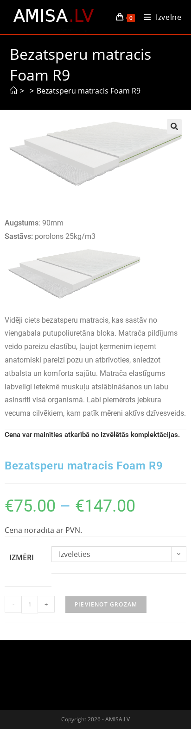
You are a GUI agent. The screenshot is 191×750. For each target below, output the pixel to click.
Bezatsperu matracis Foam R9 (88, 91)
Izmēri (21, 557)
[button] (174, 126)
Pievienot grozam (106, 604)
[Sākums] (13, 91)
